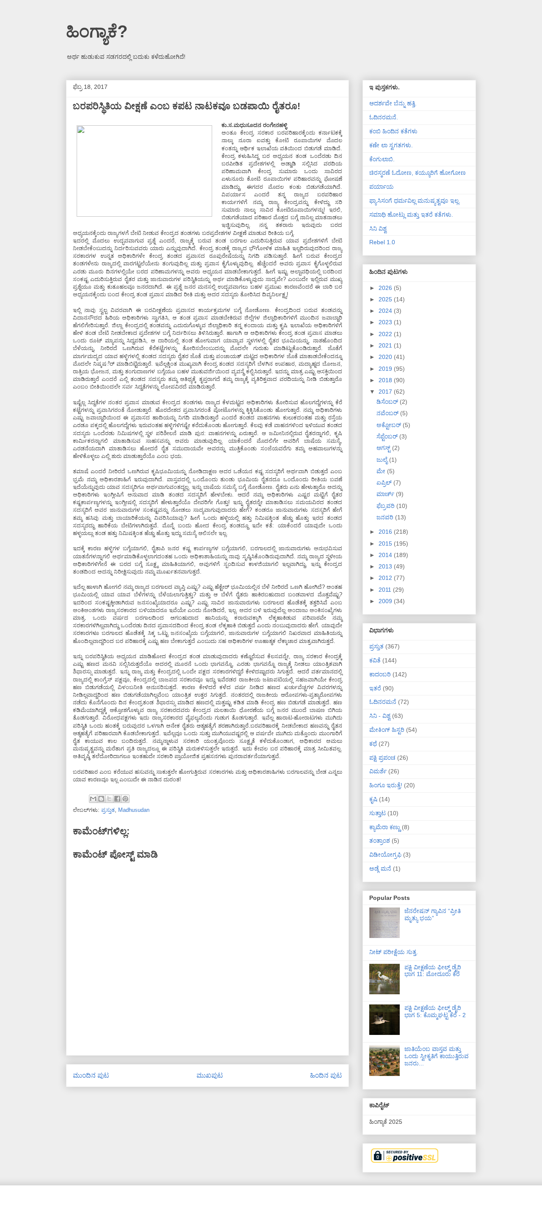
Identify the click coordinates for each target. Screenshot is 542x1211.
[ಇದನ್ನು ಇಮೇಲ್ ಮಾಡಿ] (93, 798)
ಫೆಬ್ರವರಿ (386, 505)
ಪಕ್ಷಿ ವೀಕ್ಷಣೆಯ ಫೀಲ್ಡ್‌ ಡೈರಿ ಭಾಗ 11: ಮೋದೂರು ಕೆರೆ (432, 971)
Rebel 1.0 (382, 242)
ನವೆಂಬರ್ (388, 413)
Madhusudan (133, 810)
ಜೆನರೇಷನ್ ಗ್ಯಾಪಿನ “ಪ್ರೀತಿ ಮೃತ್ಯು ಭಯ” (432, 914)
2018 (386, 380)
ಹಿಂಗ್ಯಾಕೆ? (96, 31)
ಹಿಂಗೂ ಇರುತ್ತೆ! (385, 785)
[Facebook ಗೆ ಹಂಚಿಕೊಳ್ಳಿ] (117, 798)
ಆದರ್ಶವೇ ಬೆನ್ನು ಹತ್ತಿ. (393, 103)
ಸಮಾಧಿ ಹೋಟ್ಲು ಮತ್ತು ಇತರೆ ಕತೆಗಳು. (411, 214)
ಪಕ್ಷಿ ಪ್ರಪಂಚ (382, 757)
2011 (386, 589)
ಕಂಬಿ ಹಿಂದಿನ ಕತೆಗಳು (393, 131)
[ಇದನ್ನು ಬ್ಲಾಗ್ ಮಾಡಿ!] (101, 798)
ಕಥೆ (373, 743)
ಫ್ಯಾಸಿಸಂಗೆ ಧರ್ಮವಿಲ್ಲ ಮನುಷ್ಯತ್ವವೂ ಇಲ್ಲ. (414, 200)
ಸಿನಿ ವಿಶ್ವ (378, 228)
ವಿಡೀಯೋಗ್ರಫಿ (385, 854)
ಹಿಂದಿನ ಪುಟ (326, 1075)
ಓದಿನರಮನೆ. (383, 117)
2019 (386, 368)
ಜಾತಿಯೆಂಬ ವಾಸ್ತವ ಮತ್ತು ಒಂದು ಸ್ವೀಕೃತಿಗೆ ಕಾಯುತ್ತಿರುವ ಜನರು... (436, 1056)
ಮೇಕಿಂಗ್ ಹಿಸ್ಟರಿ (386, 729)
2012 (386, 577)
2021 (386, 345)
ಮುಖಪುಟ (209, 1075)
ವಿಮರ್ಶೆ (378, 771)
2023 (386, 322)
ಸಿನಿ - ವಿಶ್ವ (379, 715)
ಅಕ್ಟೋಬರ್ (389, 425)
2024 (386, 310)
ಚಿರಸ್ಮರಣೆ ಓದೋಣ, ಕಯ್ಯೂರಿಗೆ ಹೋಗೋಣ (417, 172)
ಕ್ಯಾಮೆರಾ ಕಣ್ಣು (384, 827)
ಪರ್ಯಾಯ (381, 186)
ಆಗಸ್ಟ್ (384, 447)
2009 (386, 601)
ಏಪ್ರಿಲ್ (384, 482)
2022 (386, 334)
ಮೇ (381, 471)
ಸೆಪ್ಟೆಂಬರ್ (387, 436)
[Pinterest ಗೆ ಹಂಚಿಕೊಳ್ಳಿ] (125, 798)
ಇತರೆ (375, 688)
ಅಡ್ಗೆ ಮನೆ (380, 868)
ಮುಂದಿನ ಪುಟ (91, 1075)
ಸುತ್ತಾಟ (377, 813)
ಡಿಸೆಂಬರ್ (388, 401)
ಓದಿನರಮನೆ (382, 701)
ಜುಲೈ (382, 459)
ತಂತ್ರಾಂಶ (379, 840)
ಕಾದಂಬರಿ (380, 674)
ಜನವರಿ (385, 517)
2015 (386, 543)
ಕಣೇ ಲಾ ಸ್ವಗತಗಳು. (391, 145)
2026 (386, 287)
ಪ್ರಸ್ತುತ (108, 810)
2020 (386, 356)
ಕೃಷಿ (373, 799)
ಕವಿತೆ (375, 660)
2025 (386, 299)
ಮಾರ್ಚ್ (386, 494)
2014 (386, 555)
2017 (386, 391)
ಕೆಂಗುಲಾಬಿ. (382, 159)
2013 (386, 566)
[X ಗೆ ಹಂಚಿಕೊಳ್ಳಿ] (109, 798)
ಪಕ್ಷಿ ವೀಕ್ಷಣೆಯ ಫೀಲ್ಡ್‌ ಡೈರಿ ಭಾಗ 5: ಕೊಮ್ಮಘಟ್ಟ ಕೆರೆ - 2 (435, 1011)
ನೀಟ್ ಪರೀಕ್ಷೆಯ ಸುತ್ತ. (393, 952)
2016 (386, 531)
